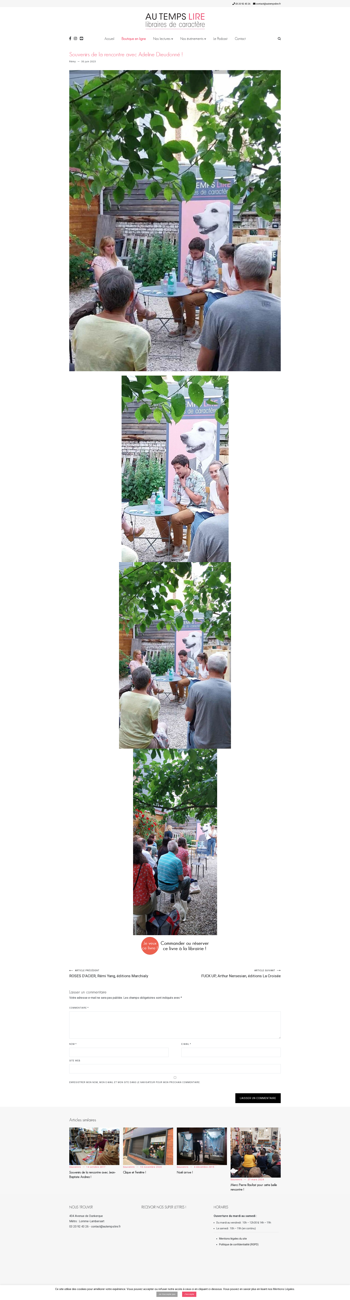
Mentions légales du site (233, 1238)
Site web (74, 1060)
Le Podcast (220, 39)
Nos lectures (161, 39)
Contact (240, 39)
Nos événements (191, 39)
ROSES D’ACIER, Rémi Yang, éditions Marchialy (108, 973)
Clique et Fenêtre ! (134, 1172)
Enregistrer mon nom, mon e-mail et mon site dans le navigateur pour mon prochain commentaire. (135, 1082)
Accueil (109, 39)
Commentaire (79, 1008)
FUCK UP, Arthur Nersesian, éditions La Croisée (241, 973)
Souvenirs (75, 1167)
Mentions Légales (283, 1289)
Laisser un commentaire (258, 1098)
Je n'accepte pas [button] (167, 1294)
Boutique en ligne (134, 39)
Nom (73, 1044)
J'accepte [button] (189, 1294)
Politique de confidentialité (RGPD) (238, 1244)
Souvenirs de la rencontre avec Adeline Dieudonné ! (126, 54)
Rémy (72, 61)
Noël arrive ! (185, 1172)
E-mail (186, 1044)
